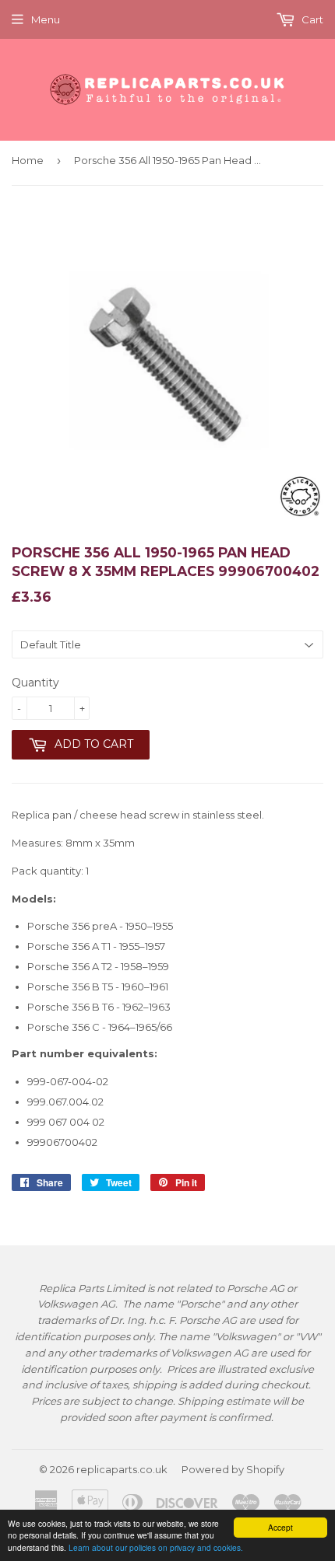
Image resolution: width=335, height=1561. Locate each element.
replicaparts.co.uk (122, 1469)
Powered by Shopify (233, 1469)
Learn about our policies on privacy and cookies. (156, 1547)
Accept (280, 1527)
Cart (311, 19)
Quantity (35, 683)
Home (28, 160)
